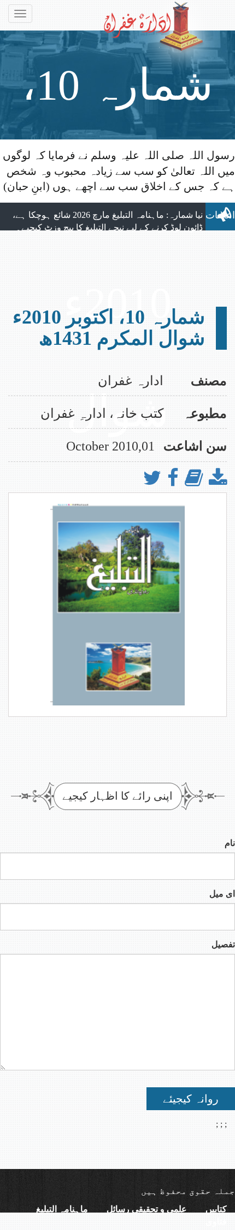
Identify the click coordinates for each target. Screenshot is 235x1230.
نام (230, 843)
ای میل (222, 893)
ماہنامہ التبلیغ (62, 1209)
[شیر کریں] (173, 478)
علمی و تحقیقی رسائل (147, 1209)
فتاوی (216, 1221)
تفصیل (223, 944)
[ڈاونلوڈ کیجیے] (218, 478)
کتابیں (216, 1209)
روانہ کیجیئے (191, 1099)
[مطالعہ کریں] (194, 478)
